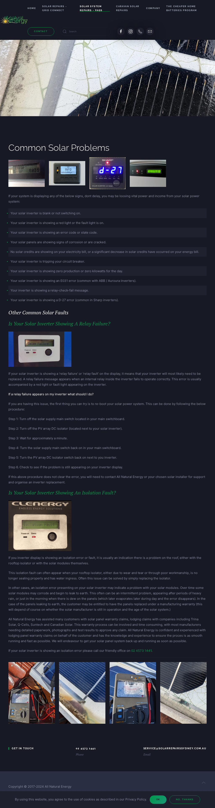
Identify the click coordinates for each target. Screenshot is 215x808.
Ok (158, 799)
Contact (41, 31)
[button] (204, 783)
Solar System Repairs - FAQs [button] (91, 8)
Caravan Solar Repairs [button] (127, 8)
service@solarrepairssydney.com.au (174, 748)
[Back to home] (14, 20)
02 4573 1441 (141, 651)
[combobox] (85, 31)
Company (153, 8)
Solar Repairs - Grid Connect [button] (54, 8)
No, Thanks (185, 799)
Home (32, 8)
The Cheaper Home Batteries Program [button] (181, 8)
